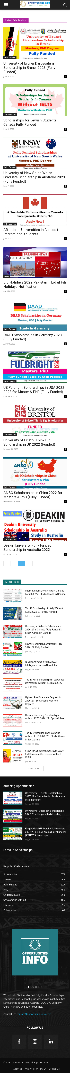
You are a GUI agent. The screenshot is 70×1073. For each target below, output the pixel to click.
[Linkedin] (51, 1042)
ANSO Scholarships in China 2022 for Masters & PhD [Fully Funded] (32, 495)
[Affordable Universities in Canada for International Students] (35, 209)
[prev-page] (6, 563)
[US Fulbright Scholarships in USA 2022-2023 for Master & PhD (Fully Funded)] (35, 367)
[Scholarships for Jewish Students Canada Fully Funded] (35, 100)
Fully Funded (9, 57)
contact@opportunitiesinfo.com (33, 1014)
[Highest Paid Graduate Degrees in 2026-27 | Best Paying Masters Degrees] (12, 702)
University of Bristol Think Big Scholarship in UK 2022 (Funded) (29, 442)
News (6, 276)
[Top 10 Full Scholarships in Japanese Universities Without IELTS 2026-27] (12, 684)
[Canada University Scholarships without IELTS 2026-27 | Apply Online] (12, 720)
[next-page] (37, 563)
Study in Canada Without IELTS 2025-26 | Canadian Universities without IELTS (45, 754)
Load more (34, 768)
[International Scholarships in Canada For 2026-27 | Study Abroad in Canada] (12, 595)
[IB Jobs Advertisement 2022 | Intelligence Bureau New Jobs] (12, 666)
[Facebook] (19, 1042)
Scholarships (10, 114)
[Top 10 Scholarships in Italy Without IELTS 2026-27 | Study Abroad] (12, 613)
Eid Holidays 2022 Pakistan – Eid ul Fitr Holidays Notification (34, 284)
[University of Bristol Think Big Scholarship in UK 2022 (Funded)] (35, 420)
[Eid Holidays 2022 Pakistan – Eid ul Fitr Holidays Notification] (35, 262)
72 (29, 563)
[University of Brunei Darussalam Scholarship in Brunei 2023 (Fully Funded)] (35, 43)
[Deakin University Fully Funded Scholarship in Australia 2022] (35, 525)
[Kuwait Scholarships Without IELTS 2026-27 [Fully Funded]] (12, 649)
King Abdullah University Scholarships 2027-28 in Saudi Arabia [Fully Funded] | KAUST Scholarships (45, 832)
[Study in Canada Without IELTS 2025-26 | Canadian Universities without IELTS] (12, 755)
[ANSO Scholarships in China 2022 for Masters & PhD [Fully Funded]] (35, 473)
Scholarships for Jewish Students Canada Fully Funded (30, 122)
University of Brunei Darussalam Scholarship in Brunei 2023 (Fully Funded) (29, 67)
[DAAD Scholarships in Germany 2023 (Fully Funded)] (35, 315)
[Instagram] (35, 1042)
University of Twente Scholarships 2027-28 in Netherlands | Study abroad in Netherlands (45, 796)
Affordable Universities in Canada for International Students (32, 232)
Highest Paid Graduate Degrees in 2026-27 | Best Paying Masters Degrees (43, 700)
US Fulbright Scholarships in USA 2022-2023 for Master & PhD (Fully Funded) (34, 390)
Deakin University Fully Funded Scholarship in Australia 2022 (27, 547)
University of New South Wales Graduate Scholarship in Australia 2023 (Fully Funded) (34, 177)
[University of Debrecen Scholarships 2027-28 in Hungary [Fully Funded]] (12, 816)
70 (14, 563)
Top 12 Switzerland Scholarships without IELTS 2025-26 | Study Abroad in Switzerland (45, 736)
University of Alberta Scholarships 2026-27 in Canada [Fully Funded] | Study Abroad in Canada (43, 629)
